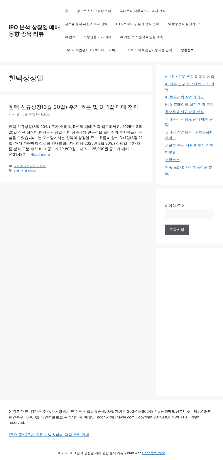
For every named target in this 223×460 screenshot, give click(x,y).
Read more (40, 154)
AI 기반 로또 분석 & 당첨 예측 (141, 37)
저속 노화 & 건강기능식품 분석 (149, 50)
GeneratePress (154, 453)
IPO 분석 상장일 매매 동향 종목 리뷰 (34, 30)
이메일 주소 (174, 205)
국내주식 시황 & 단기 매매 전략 (143, 11)
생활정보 (187, 50)
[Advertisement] (189, 322)
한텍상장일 (29, 171)
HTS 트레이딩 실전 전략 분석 (137, 24)
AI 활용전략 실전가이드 (185, 24)
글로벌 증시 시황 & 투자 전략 (86, 24)
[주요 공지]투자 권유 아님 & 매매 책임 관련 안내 (49, 435)
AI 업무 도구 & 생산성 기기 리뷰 (88, 37)
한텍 (17, 171)
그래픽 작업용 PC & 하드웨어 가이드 (91, 50)
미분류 (170, 152)
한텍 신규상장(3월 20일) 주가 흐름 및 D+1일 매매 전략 (73, 107)
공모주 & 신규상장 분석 (94, 11)
